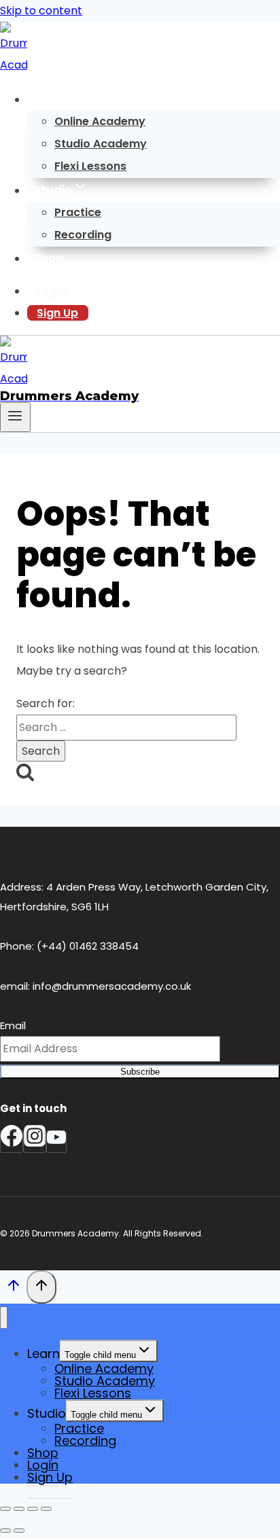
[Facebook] (11, 1141)
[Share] (32, 1509)
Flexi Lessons (90, 166)
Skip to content (41, 10)
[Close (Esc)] (46, 1509)
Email (13, 1025)
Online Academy (99, 121)
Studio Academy (100, 143)
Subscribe (140, 1072)
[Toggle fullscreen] (19, 1509)
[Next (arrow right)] (19, 1530)
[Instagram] (34, 1141)
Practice (77, 212)
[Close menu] (3, 1317)
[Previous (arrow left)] (5, 1530)
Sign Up (57, 313)
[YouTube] (56, 1141)
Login (52, 291)
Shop (49, 258)
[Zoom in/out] (5, 1509)
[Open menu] (15, 417)
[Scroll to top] (13, 1288)
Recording (82, 235)
